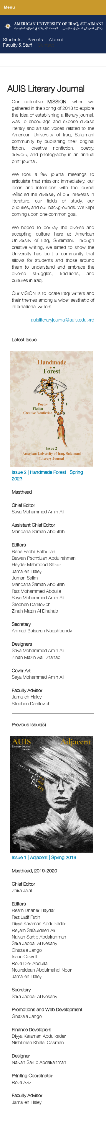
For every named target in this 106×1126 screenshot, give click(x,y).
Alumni (56, 39)
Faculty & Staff (17, 45)
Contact (46, 45)
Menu (9, 7)
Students (12, 39)
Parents (35, 39)
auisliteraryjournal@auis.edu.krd (62, 319)
